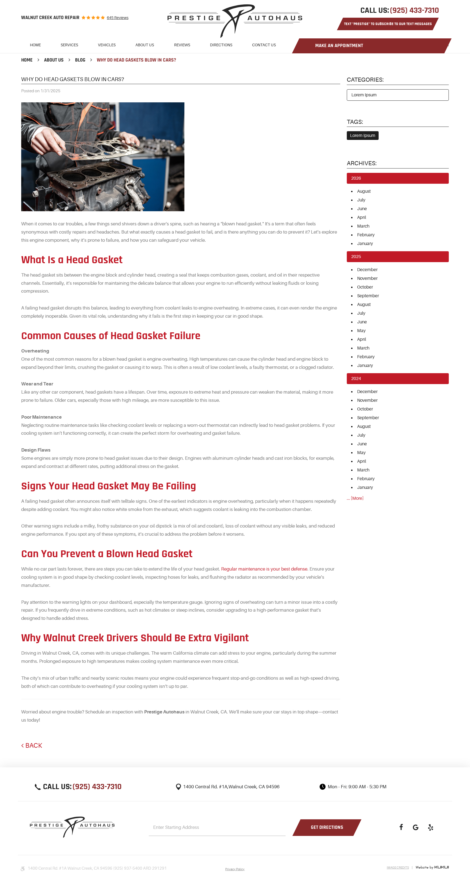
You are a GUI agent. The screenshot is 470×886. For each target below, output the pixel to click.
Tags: (355, 121)
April (361, 217)
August (364, 191)
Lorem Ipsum (364, 95)
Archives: (362, 163)
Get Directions (327, 827)
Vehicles (107, 45)
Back (33, 745)
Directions (221, 45)
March (363, 226)
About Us (144, 45)
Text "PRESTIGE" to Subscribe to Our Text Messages (388, 24)
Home (35, 45)
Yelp (430, 827)
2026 (356, 178)
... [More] (355, 498)
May (361, 330)
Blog (80, 60)
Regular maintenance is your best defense (264, 569)
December (367, 269)
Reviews (182, 45)
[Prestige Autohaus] (235, 21)
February (366, 234)
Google (415, 827)
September (368, 295)
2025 (356, 256)
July (361, 200)
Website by (432, 867)
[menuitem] (35, 45)
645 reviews (117, 18)
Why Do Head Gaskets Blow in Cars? (136, 60)
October (365, 287)
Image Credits (398, 867)
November (367, 278)
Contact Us (264, 45)
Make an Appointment (339, 45)
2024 (356, 378)
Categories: (365, 79)
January (365, 243)
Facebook (401, 827)
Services (69, 45)
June (362, 208)
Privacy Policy (235, 869)
